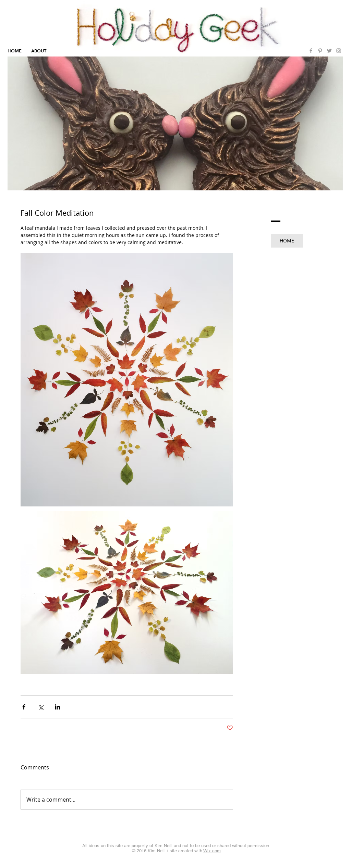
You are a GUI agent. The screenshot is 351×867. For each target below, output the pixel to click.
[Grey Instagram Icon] (339, 51)
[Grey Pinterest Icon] (320, 51)
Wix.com (212, 850)
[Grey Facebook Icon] (311, 51)
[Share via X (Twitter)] (40, 707)
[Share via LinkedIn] (57, 707)
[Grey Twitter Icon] (329, 51)
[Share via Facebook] (24, 707)
